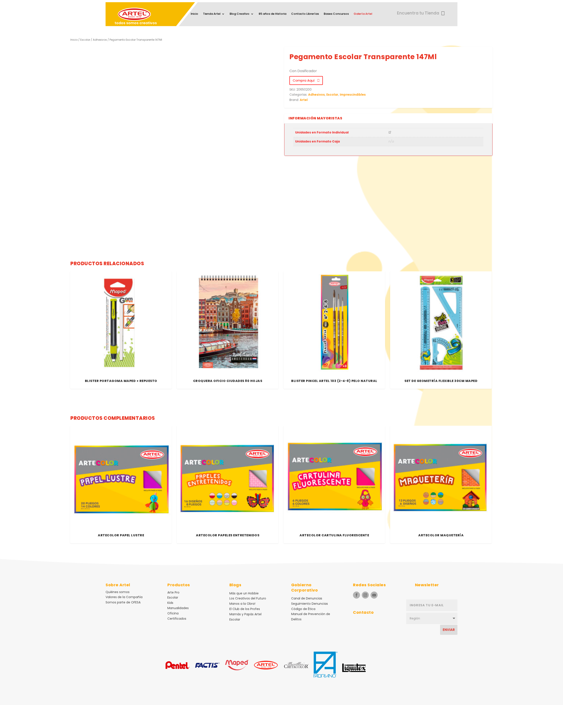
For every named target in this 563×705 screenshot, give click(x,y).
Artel (304, 100)
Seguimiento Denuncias (309, 603)
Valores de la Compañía (124, 597)
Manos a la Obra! (242, 603)
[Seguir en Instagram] (365, 595)
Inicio (194, 14)
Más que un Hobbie (244, 593)
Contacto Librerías (305, 14)
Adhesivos (100, 40)
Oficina (173, 613)
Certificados (176, 618)
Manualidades (178, 608)
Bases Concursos (336, 14)
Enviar (449, 629)
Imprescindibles (353, 94)
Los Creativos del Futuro (247, 598)
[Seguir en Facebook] (356, 595)
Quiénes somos (118, 592)
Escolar (85, 40)
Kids (170, 603)
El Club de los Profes (244, 609)
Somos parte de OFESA (123, 602)
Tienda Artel (211, 14)
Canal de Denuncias (306, 598)
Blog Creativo (239, 14)
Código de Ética (303, 609)
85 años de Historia (272, 14)
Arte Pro (173, 592)
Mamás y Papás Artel (245, 614)
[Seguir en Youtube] (374, 595)
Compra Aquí (305, 80)
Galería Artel (363, 14)
